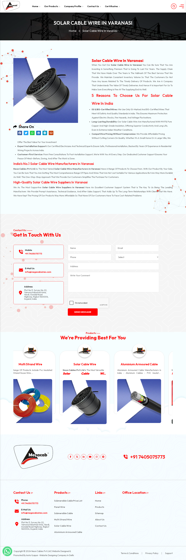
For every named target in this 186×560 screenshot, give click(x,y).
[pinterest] (103, 457)
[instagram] (96, 457)
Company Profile (72, 6)
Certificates (111, 6)
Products (99, 507)
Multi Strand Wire (63, 519)
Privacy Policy (151, 553)
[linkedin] (83, 457)
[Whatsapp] (7, 551)
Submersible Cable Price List (68, 500)
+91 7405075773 (33, 254)
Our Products (51, 6)
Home (35, 6)
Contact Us (93, 6)
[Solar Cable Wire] (38, 402)
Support (169, 553)
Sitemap (99, 513)
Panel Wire (59, 507)
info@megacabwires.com (38, 272)
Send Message (82, 312)
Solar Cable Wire (38, 364)
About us (99, 519)
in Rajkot (147, 373)
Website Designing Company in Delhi (56, 555)
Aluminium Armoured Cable (93, 364)
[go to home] (13, 6)
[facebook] (70, 457)
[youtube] (90, 457)
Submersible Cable (63, 513)
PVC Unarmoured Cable (147, 364)
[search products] (173, 6)
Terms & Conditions (130, 553)
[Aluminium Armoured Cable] (93, 401)
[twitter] (77, 457)
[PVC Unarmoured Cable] (147, 402)
